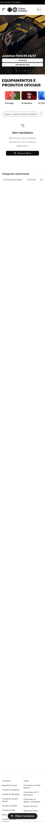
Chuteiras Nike (8, 810)
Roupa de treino (31, 810)
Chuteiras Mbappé (10, 794)
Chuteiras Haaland (10, 790)
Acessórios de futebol (12, 180)
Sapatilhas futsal (9, 785)
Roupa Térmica (30, 806)
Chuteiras (31, 180)
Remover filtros (24, 153)
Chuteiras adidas (10, 806)
